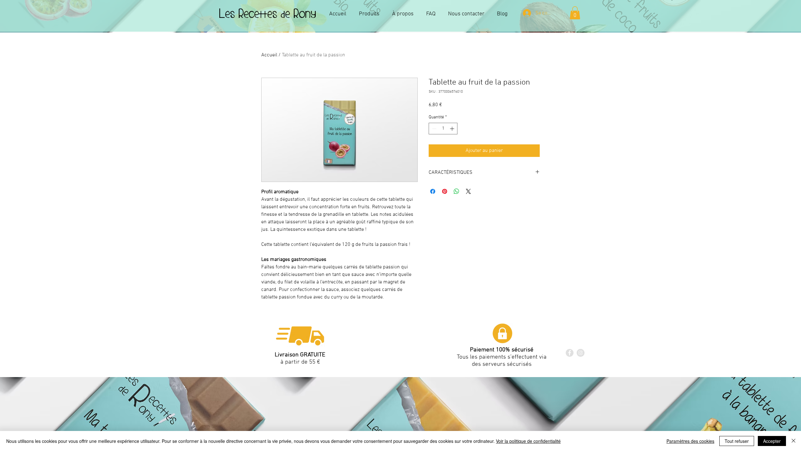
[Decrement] (433, 128)
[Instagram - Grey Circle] (580, 353)
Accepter (772, 441)
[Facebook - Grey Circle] (570, 353)
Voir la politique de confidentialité (528, 441)
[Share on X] (468, 191)
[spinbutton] (443, 128)
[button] (574, 12)
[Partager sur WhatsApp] (456, 191)
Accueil (269, 55)
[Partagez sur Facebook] (432, 191)
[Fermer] (793, 441)
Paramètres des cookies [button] (690, 441)
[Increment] (453, 128)
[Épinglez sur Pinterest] (444, 191)
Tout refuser (737, 441)
